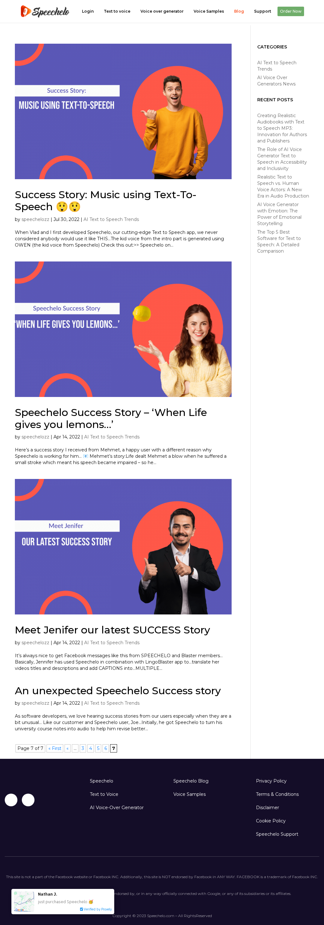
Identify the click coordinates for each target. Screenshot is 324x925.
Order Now (291, 11)
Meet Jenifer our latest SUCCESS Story (112, 630)
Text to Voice (104, 794)
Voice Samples (209, 11)
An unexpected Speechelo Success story (118, 690)
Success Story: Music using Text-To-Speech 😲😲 (105, 200)
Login (88, 11)
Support (262, 11)
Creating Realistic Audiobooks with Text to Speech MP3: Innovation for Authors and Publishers (282, 128)
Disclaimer (267, 807)
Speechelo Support (277, 834)
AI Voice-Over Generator (117, 807)
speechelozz (35, 219)
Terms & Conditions (277, 794)
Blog (239, 11)
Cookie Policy (271, 821)
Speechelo (101, 781)
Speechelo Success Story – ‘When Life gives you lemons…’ (111, 418)
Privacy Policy (271, 781)
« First (54, 748)
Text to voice (117, 11)
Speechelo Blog (191, 781)
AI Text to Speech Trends (111, 219)
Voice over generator (162, 11)
